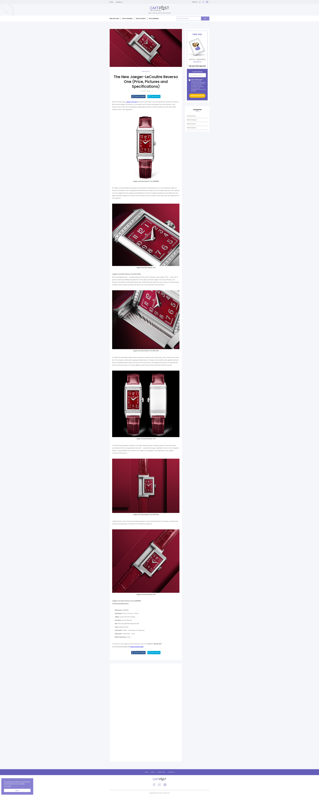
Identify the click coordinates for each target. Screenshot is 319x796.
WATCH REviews (127, 18)
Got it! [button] (17, 790)
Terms (153, 772)
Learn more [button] (7, 786)
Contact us (119, 2)
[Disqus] (145, 689)
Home (111, 2)
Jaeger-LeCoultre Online (136, 646)
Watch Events (140, 18)
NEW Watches (114, 18)
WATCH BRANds (154, 18)
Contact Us (171, 772)
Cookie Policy (161, 772)
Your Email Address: (197, 72)
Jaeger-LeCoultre (131, 102)
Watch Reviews (192, 120)
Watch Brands (191, 128)
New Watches (191, 116)
